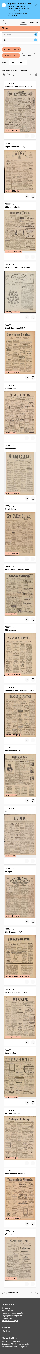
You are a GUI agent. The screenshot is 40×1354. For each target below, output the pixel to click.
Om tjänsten (33, 22)
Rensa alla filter (28, 56)
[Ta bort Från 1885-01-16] (18, 49)
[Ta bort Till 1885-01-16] (17, 55)
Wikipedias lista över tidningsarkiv (14, 1347)
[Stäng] (36, 5)
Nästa (32, 75)
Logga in (23, 22)
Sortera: (5, 62)
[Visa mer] (27, 136)
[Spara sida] (33, 136)
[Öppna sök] (15, 22)
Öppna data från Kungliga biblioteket (15, 1344)
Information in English (10, 1321)
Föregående (13, 75)
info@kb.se (6, 1331)
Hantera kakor (7, 1318)
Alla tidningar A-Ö (8, 1311)
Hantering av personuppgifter (13, 1313)
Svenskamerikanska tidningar (13, 1342)
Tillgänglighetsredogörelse (12, 1316)
